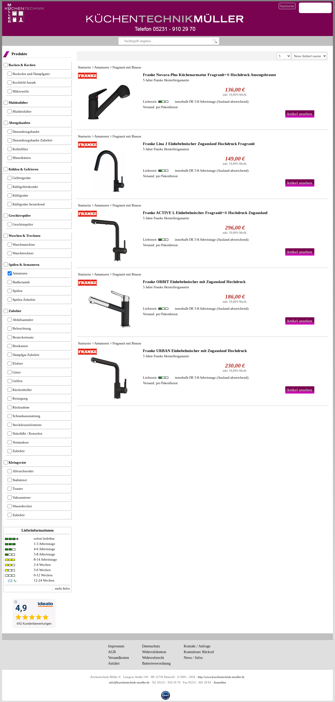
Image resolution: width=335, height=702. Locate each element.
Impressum (116, 646)
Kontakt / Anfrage (197, 646)
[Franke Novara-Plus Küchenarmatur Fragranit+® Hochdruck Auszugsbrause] (109, 98)
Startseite (287, 6)
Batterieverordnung (156, 663)
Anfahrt (114, 663)
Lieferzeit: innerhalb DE (179, 101)
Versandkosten (118, 658)
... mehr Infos (61, 588)
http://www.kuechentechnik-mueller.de (221, 677)
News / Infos (193, 658)
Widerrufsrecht (153, 658)
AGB (112, 652)
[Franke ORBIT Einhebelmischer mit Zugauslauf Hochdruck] (109, 305)
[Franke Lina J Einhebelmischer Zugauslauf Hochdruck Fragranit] (109, 167)
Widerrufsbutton (154, 652)
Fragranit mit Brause (127, 67)
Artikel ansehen (299, 114)
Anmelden (220, 682)
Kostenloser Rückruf (199, 652)
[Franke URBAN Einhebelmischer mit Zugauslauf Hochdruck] (109, 374)
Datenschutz (151, 646)
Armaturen (101, 67)
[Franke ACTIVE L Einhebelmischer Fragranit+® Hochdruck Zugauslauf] (109, 236)
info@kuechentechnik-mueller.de (129, 682)
